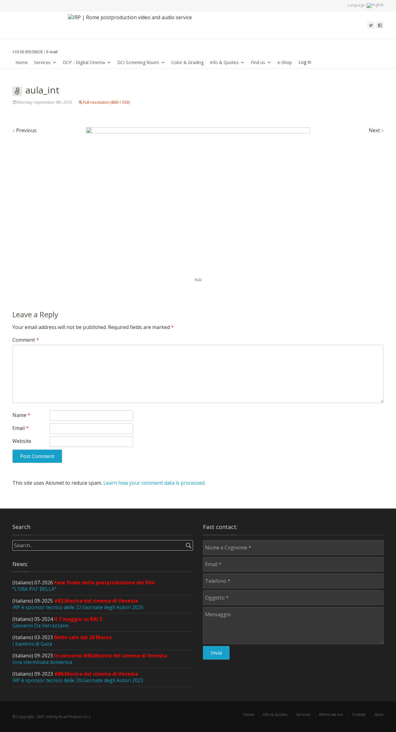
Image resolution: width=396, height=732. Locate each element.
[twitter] (371, 25)
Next (376, 130)
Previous (24, 130)
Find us (258, 62)
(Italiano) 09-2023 (89, 658)
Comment (25, 339)
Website (21, 441)
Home (21, 62)
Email (20, 428)
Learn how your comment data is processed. (154, 482)
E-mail (52, 51)
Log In (305, 62)
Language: (357, 5)
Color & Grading (187, 62)
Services (42, 62)
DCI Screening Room (138, 62)
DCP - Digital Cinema (84, 62)
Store (379, 714)
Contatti (359, 714)
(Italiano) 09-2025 (77, 604)
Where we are (331, 714)
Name (21, 415)
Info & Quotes (224, 62)
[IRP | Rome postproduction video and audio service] (133, 24)
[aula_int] (198, 201)
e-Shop (285, 62)
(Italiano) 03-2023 (62, 640)
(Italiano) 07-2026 (83, 585)
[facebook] (380, 25)
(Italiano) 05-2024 (57, 622)
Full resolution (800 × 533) (106, 102)
